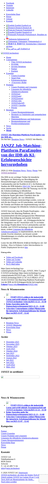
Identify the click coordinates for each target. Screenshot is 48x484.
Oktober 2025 (11, 346)
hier (26, 247)
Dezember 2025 (12, 342)
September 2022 (12, 356)
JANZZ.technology (9, 173)
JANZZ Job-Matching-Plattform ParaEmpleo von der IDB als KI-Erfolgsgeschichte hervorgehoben (21, 155)
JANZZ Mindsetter (14, 325)
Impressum (23, 473)
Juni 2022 (10, 362)
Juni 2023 (10, 353)
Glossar (9, 19)
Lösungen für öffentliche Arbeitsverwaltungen (17, 230)
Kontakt (9, 21)
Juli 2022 (10, 360)
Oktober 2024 (11, 351)
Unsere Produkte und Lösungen (14, 436)
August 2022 (11, 358)
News (29, 170)
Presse (8, 16)
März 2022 (10, 367)
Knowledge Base (13, 14)
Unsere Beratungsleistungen (12, 440)
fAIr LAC (27, 186)
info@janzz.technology (10, 468)
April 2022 (10, 365)
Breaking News (18, 139)
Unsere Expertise (8, 433)
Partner (4, 431)
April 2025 (10, 349)
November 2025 (12, 344)
